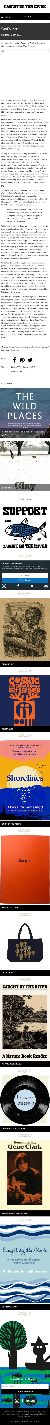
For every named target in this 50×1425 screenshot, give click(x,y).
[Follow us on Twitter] (32, 586)
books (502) (16, 367)
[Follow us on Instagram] (4, 586)
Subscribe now (25, 580)
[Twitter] (30, 360)
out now (21, 347)
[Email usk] (46, 586)
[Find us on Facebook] (18, 586)
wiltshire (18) (16, 371)
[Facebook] (14, 360)
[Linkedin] (38, 360)
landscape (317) (29, 367)
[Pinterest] (22, 360)
